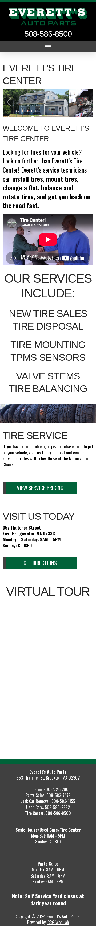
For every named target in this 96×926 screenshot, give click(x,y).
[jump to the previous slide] (11, 103)
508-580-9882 (57, 807)
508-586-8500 (58, 813)
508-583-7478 (58, 795)
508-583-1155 (63, 801)
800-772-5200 (56, 789)
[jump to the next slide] (85, 103)
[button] (48, 46)
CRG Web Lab (58, 922)
